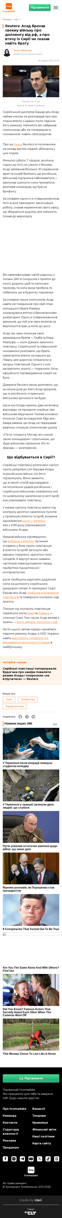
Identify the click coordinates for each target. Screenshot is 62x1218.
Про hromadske (14, 1108)
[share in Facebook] (20, 717)
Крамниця (40, 1122)
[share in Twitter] (27, 717)
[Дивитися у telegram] (22, 1158)
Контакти (10, 1122)
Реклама (9, 1140)
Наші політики (43, 1136)
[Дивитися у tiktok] (48, 1158)
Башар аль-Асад (15, 706)
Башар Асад (27, 699)
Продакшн (11, 1147)
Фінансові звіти (44, 1129)
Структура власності (11, 1131)
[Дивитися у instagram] (14, 1158)
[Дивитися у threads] (56, 1158)
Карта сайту (41, 1143)
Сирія (9, 699)
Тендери (39, 1115)
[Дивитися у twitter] (39, 1158)
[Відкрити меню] (55, 7)
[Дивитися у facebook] (5, 1158)
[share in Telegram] (33, 717)
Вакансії (38, 1108)
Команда (9, 1115)
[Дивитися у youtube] (31, 1158)
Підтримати (40, 7)
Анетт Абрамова (23, 50)
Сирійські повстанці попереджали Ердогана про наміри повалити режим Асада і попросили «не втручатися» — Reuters (29, 674)
